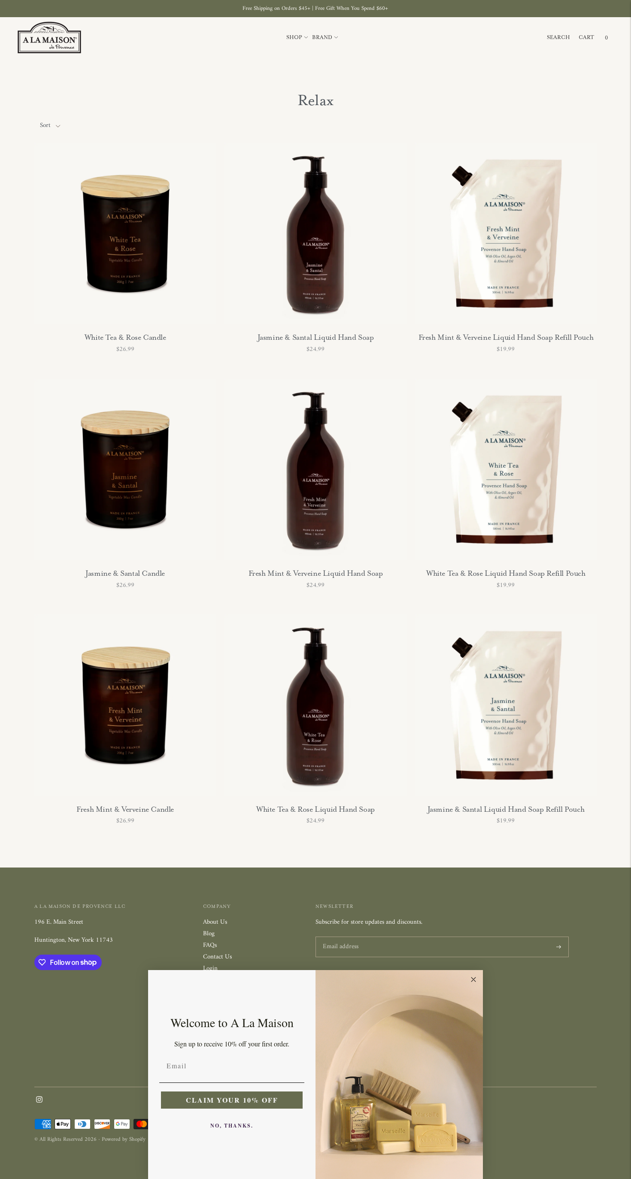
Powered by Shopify (124, 1139)
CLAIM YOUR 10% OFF (232, 1100)
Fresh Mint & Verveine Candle (125, 809)
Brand (322, 37)
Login (210, 968)
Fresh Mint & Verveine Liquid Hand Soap (316, 573)
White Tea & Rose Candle (125, 337)
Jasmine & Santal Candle (125, 573)
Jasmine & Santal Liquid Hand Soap (316, 337)
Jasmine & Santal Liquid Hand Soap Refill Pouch (506, 809)
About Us (215, 922)
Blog (209, 934)
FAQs (210, 945)
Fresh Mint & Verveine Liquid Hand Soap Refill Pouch (506, 337)
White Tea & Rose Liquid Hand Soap (315, 809)
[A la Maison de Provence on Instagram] (39, 1101)
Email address (339, 937)
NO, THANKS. (231, 1125)
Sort (45, 125)
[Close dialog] (473, 979)
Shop (294, 37)
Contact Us (217, 957)
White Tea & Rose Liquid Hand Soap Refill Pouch (505, 573)
